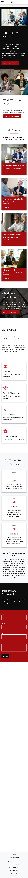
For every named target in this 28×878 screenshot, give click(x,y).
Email (3, 623)
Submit (5, 656)
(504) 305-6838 (16, 859)
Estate (14, 877)
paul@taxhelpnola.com (14, 867)
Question (4, 643)
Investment (14, 875)
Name (3, 614)
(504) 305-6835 (15, 857)
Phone (3, 633)
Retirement (14, 873)
